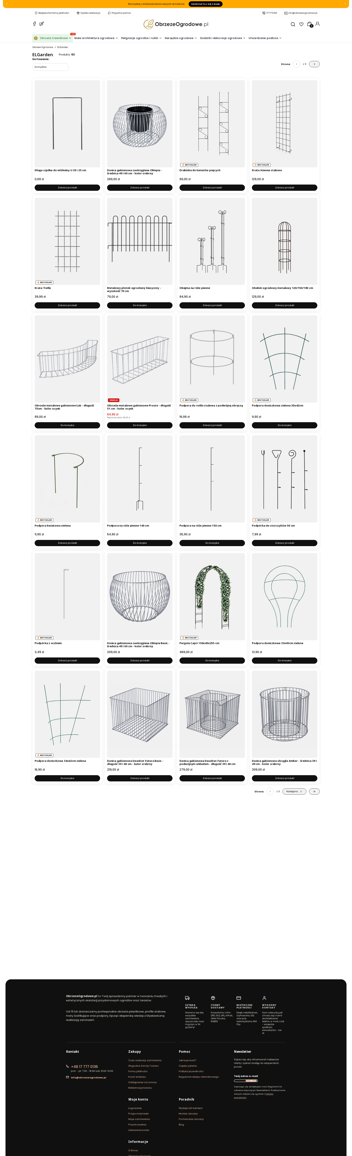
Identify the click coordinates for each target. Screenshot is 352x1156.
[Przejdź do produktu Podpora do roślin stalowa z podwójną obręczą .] (212, 359)
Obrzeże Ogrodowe (42, 47)
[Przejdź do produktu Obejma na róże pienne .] (212, 241)
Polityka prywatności (191, 1071)
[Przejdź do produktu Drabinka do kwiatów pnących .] (212, 123)
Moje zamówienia (139, 1119)
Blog (181, 1124)
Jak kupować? (187, 1060)
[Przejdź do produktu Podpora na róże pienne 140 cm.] (140, 479)
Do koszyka (140, 305)
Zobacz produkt (67, 187)
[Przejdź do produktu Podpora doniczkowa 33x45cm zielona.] (284, 596)
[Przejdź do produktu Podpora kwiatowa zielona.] (67, 479)
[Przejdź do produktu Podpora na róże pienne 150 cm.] (212, 479)
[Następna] (345, 4)
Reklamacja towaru (140, 1088)
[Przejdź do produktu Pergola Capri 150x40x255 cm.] (212, 596)
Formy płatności (138, 1071)
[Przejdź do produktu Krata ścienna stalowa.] (284, 123)
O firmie (133, 1150)
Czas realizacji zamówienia (145, 1060)
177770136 (271, 12)
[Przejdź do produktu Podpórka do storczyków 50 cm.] (284, 479)
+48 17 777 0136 (84, 1066)
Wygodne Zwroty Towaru (143, 1066)
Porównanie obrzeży (191, 1119)
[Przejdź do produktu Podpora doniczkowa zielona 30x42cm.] (284, 359)
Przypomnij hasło (138, 1113)
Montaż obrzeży (188, 1113)
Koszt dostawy (137, 1077)
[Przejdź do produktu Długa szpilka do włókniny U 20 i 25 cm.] (67, 123)
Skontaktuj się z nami (205, 4)
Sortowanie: (40, 59)
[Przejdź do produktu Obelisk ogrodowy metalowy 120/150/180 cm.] (284, 241)
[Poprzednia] (7, 4)
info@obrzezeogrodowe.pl (302, 12)
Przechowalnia (137, 1124)
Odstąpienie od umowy (142, 1082)
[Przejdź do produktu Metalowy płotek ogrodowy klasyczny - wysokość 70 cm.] (140, 241)
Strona (285, 64)
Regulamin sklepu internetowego (199, 1077)
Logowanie (135, 1108)
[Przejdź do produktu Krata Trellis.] (67, 241)
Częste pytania (188, 1066)
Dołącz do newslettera (251, 1080)
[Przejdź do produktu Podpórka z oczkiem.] (67, 596)
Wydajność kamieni (191, 1108)
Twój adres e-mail (246, 1076)
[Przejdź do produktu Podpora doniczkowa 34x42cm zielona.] (67, 714)
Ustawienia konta (138, 1130)
